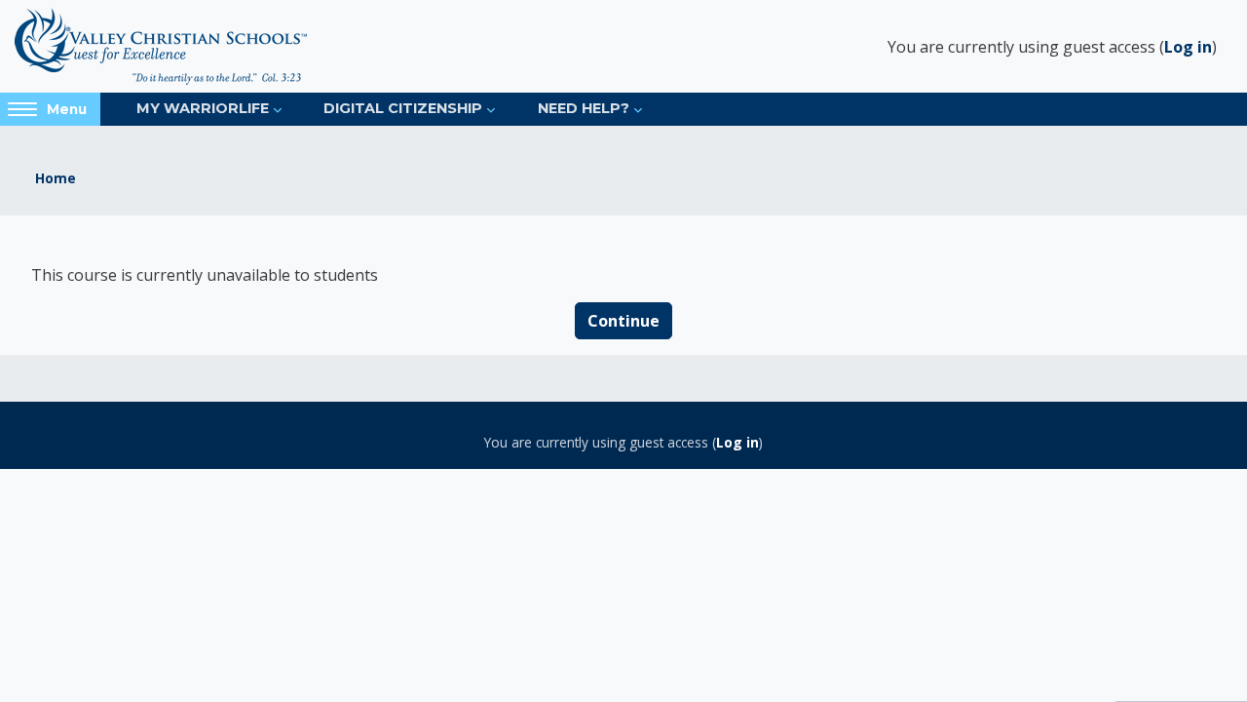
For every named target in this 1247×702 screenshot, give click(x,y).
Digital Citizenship (402, 108)
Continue (623, 321)
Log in (1188, 47)
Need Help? (583, 108)
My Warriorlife (202, 108)
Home (55, 178)
